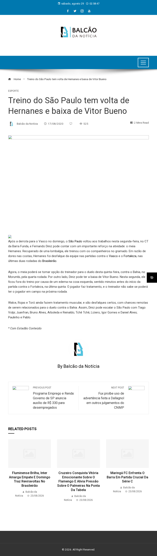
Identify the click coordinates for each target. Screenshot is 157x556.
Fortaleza (130, 256)
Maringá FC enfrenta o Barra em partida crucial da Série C (127, 477)
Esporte (13, 91)
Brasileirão (49, 261)
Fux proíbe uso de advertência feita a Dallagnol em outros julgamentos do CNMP (103, 397)
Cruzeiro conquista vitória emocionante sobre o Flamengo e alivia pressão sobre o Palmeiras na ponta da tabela (78, 481)
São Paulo (75, 241)
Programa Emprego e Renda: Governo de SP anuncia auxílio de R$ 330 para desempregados (53, 397)
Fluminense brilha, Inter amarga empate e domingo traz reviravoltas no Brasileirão (29, 479)
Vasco (113, 256)
